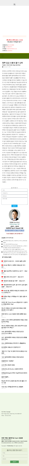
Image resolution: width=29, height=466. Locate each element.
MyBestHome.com (14, 40)
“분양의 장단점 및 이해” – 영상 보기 (14, 281)
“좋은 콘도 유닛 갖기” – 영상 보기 (13, 277)
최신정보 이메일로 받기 (14, 42)
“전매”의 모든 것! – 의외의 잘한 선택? (14, 261)
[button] (14, 4)
